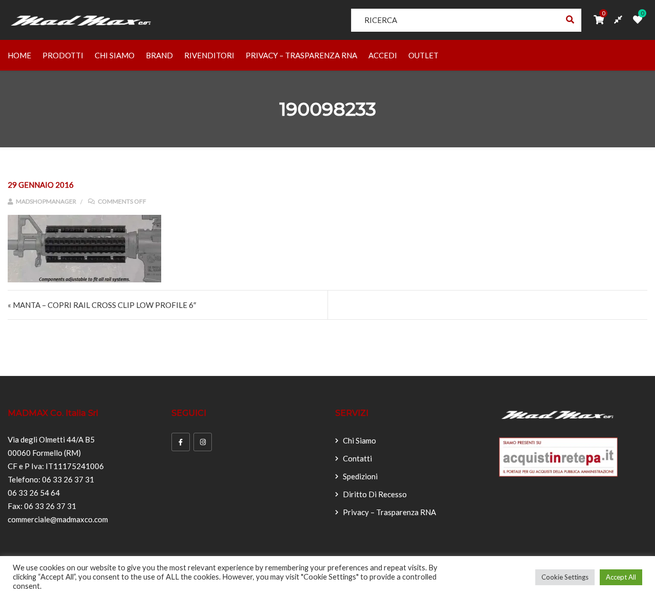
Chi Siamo (115, 55)
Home (19, 55)
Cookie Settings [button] (564, 577)
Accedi (382, 55)
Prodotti (62, 55)
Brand (159, 55)
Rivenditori (209, 55)
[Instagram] (202, 442)
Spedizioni (360, 476)
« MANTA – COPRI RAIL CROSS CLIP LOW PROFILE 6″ (102, 304)
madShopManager (45, 201)
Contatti (357, 458)
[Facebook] (180, 442)
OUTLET (423, 55)
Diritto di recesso (375, 494)
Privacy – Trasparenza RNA (301, 55)
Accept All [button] (621, 577)
